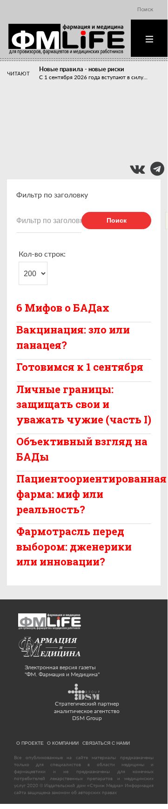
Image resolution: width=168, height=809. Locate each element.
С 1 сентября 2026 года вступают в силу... (93, 77)
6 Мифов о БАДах (62, 307)
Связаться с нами (106, 743)
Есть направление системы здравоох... (89, 148)
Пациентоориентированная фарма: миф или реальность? (91, 494)
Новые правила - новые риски (81, 69)
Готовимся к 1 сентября (79, 367)
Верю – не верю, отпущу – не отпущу (90, 118)
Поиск (117, 220)
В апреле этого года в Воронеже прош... (91, 104)
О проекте (30, 743)
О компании (63, 743)
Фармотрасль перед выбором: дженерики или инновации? (74, 546)
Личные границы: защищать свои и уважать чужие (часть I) (83, 404)
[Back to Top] (144, 781)
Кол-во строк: (42, 253)
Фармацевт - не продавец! (76, 140)
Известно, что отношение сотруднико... (90, 125)
